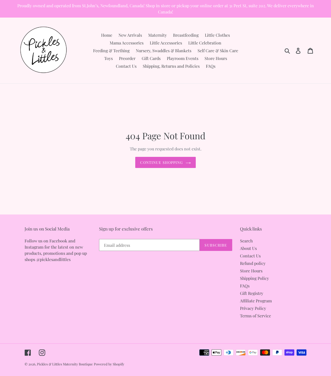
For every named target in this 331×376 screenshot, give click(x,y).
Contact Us (250, 255)
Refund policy (253, 263)
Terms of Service (255, 315)
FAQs (245, 285)
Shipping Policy (254, 278)
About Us (248, 248)
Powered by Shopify (109, 364)
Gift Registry (251, 293)
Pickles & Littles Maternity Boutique (65, 364)
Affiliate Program (256, 300)
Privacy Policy (253, 308)
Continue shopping (161, 162)
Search (246, 240)
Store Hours (251, 270)
